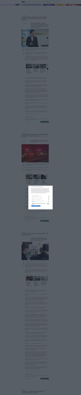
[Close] (51, 186)
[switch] (48, 196)
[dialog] (40, 197)
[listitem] (40, 195)
